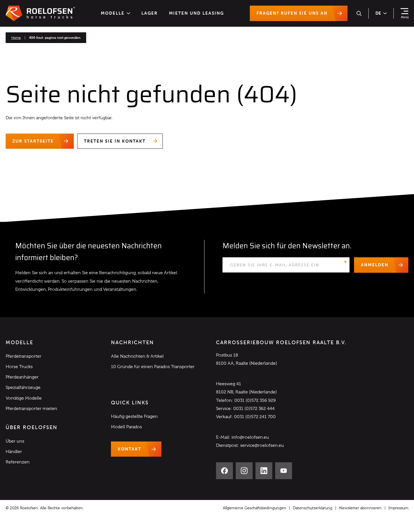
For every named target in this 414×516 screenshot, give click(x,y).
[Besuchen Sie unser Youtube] (283, 470)
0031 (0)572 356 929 (255, 400)
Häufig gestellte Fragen (134, 416)
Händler (14, 451)
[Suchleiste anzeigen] (359, 13)
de (378, 13)
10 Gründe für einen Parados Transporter (153, 366)
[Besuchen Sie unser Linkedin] (263, 470)
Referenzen (18, 462)
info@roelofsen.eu (250, 437)
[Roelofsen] (40, 13)
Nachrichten (132, 342)
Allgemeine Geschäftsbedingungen (254, 508)
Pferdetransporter (23, 356)
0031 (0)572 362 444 (254, 408)
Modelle (112, 13)
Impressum (398, 508)
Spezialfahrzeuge (23, 387)
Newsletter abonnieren (360, 508)
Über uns (15, 441)
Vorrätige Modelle (24, 398)
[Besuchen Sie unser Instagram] (244, 470)
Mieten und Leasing (196, 13)
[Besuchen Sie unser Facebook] (224, 470)
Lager (149, 13)
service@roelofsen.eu (262, 445)
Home (16, 38)
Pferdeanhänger (22, 377)
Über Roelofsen (31, 427)
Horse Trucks (19, 366)
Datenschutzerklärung (312, 508)
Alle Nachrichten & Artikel (137, 356)
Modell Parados (126, 426)
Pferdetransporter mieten (31, 408)
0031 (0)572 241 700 (255, 416)
